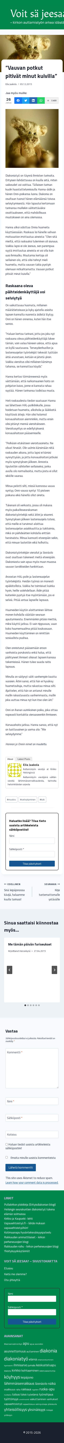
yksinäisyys (36, 1409)
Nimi (11, 836)
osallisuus (9, 1389)
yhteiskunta (52, 1404)
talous (16, 1394)
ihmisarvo (20, 1365)
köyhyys (12, 1376)
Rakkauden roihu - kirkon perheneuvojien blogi (31, 1246)
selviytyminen (27, 799)
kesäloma (7, 1371)
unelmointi (24, 1399)
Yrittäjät (49, 1410)
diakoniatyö (16, 1358)
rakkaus (26, 1389)
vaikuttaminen (38, 1399)
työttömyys (11, 1399)
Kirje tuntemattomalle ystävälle (49, 892)
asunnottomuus (15, 1351)
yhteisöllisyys (15, 1409)
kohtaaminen (30, 1370)
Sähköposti (16, 849)
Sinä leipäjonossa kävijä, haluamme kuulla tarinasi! (14, 892)
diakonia (48, 1350)
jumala (31, 1365)
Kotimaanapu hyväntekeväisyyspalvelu (27, 1232)
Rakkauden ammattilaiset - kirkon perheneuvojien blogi (24, 1239)
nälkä (52, 1383)
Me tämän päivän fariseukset (30, 944)
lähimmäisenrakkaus (19, 1383)
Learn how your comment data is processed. (31, 1182)
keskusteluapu (46, 1365)
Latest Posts (24, 759)
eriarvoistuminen (45, 1359)
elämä (33, 1359)
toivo (23, 1394)
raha (18, 1389)
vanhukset (52, 1399)
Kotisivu (12, 1135)
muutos (11, 799)
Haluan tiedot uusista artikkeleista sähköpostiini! (27, 1146)
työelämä (32, 1394)
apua (32, 1344)
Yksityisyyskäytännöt (17, 1251)
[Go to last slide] (9, 970)
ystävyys (8, 1415)
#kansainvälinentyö (13, 1344)
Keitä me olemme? (15, 1274)
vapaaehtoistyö (13, 1404)
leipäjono (27, 1377)
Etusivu (8, 1268)
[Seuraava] (54, 970)
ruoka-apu (46, 1389)
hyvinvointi (8, 1365)
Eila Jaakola (11, 84)
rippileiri (35, 1389)
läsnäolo (41, 1383)
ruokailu (7, 1394)
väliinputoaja (41, 1404)
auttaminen (32, 1351)
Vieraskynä (24, 951)
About (10, 759)
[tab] (25, 1005)
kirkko (16, 1370)
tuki (42, 799)
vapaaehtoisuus (29, 1404)
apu (26, 1343)
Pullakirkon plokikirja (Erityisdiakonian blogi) (30, 1204)
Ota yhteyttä (12, 1280)
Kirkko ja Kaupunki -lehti (18, 1218)
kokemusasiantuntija (47, 1371)
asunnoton (39, 1344)
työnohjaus (46, 1394)
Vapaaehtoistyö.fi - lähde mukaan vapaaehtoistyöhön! (24, 1225)
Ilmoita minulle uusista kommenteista (33, 1158)
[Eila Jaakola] (14, 770)
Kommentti (14, 1052)
